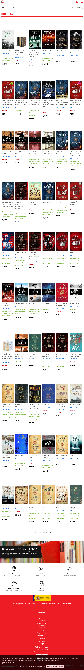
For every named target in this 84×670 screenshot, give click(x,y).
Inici (42, 616)
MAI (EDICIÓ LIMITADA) (73, 203)
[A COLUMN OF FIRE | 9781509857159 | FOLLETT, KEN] (21, 490)
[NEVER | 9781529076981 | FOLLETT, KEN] (8, 237)
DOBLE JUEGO (46, 303)
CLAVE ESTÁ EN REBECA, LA (19, 355)
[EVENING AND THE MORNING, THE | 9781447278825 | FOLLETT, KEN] (62, 287)
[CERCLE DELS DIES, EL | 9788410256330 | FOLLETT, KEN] (76, 34)
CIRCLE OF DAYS (47, 50)
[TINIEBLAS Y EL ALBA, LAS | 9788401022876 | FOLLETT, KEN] (48, 338)
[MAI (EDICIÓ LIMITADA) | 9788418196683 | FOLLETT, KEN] (76, 186)
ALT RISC (72, 455)
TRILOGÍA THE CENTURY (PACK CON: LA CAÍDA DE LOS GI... (7, 357)
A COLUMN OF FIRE (62, 455)
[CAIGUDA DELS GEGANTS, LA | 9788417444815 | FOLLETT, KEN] (8, 439)
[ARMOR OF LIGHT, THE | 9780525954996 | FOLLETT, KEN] (48, 186)
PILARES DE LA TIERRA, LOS (33, 355)
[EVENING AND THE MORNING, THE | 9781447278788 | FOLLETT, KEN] (76, 338)
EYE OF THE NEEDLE (8, 50)
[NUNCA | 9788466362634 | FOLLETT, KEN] (62, 186)
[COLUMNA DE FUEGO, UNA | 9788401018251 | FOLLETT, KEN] (35, 490)
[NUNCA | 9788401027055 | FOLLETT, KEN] (76, 237)
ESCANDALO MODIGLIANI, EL (47, 153)
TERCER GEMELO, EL (21, 303)
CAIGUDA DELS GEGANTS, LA (6, 456)
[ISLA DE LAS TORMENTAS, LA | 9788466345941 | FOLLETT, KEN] (48, 439)
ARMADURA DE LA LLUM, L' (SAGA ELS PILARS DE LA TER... (21, 103)
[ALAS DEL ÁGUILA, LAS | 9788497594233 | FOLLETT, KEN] (21, 135)
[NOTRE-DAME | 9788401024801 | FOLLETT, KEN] (48, 388)
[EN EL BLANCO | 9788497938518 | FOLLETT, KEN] (76, 287)
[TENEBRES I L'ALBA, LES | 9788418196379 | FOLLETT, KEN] (21, 237)
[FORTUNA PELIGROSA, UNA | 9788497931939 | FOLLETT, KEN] (8, 287)
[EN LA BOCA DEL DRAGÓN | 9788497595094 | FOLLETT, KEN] (8, 135)
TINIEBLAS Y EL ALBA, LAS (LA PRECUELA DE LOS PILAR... (20, 205)
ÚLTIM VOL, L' (6, 506)
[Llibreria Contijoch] (5, 2)
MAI (57, 253)
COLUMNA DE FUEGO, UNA (6, 406)
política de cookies (8, 663)
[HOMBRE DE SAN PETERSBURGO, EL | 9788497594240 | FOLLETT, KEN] (35, 135)
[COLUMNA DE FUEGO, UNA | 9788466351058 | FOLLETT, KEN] (8, 388)
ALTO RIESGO (33, 303)
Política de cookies (42, 649)
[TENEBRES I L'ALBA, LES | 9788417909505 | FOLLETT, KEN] (62, 338)
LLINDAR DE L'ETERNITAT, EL (61, 406)
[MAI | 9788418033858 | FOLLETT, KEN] (62, 237)
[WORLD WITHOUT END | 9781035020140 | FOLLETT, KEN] (62, 490)
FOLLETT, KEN (6, 53)
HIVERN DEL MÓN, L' (76, 405)
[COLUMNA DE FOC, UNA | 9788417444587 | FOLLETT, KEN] (35, 439)
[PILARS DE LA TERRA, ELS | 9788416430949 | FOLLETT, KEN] (76, 490)
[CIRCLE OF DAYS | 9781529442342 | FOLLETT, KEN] (48, 34)
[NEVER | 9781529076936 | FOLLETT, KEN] (48, 237)
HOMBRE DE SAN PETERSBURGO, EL (34, 153)
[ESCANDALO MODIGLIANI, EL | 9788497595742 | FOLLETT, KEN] (48, 135)
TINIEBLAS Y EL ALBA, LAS (46, 355)
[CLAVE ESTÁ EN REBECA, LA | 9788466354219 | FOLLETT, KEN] (21, 338)
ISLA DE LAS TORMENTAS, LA (47, 456)
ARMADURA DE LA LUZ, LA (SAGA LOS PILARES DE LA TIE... (34, 103)
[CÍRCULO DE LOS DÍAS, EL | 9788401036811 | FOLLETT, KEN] (62, 34)
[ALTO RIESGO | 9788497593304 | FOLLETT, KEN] (35, 287)
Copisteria (42, 628)
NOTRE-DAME (46, 405)
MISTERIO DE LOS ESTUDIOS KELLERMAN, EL (34, 407)
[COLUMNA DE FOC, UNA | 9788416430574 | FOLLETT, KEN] (48, 490)
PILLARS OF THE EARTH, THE (33, 203)
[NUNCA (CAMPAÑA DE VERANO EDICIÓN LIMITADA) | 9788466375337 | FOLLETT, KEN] (76, 85)
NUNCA (58, 202)
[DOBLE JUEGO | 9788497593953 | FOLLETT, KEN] (48, 287)
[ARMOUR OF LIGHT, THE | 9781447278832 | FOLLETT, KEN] (62, 135)
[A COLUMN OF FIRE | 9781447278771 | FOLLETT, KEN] (62, 439)
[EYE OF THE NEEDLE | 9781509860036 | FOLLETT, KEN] (8, 34)
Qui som (42, 639)
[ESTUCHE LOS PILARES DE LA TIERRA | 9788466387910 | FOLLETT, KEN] (21, 34)
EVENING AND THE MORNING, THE (61, 304)
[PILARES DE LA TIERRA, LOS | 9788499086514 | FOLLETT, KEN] (35, 338)
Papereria (42, 625)
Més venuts (42, 618)
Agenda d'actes (42, 623)
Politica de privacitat (42, 647)
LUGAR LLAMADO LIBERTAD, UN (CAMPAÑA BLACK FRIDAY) (48, 104)
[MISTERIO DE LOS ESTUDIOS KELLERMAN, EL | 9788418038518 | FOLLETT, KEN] (35, 388)
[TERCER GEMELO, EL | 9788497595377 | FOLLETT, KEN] (21, 287)
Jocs (42, 630)
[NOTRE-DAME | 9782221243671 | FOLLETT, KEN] (21, 439)
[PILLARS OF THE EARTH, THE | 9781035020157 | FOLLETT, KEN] (35, 186)
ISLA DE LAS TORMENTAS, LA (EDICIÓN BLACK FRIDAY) (34, 53)
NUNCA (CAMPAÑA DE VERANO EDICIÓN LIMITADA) (8, 103)
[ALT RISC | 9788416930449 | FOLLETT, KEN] (76, 439)
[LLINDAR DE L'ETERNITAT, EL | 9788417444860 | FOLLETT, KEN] (62, 388)
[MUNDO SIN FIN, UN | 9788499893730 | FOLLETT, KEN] (21, 388)
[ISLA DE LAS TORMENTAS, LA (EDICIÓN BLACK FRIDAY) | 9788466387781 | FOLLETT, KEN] (35, 34)
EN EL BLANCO (74, 303)
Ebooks (42, 621)
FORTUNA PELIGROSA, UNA (7, 304)
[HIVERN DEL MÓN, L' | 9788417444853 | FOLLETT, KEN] (76, 388)
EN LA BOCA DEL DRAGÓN (7, 153)
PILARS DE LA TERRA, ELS (74, 507)
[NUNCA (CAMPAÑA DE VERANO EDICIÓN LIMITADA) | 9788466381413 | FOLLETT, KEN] (8, 85)
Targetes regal (42, 633)
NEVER (4, 253)
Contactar (42, 641)
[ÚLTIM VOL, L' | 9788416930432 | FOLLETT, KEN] (8, 490)
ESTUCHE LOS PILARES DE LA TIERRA (19, 52)
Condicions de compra (42, 652)
